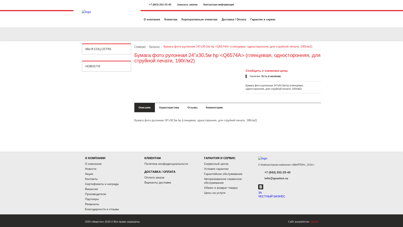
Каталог (154, 46)
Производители (95, 194)
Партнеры (92, 199)
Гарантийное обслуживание (223, 174)
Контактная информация (218, 4)
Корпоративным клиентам (199, 19)
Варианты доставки (157, 182)
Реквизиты (92, 204)
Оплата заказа (154, 177)
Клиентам (170, 19)
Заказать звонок (187, 4)
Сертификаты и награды (102, 184)
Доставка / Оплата (234, 19)
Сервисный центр (216, 163)
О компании (152, 19)
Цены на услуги (214, 192)
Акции (89, 174)
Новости (92, 66)
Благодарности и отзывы (102, 209)
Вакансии (91, 189)
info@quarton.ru (276, 178)
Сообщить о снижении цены (267, 70)
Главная (140, 46)
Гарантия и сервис (263, 19)
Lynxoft (314, 221)
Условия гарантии (216, 168)
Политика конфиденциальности (166, 163)
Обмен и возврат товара (221, 187)
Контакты (91, 179)
